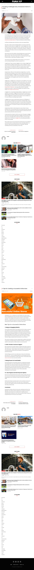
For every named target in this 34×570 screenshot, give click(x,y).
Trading (3, 279)
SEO (2, 543)
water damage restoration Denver (13, 89)
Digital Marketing (4, 510)
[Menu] (2, 1)
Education (3, 513)
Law (2, 253)
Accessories (3, 225)
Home (2, 249)
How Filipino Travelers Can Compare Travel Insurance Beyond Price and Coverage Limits (17, 201)
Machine (3, 530)
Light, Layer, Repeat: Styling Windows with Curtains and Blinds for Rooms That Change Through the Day (19, 208)
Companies (3, 236)
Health (2, 520)
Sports (2, 273)
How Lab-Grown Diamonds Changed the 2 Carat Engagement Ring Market (9, 169)
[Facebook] (3, 37)
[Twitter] (3, 40)
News (31, 10)
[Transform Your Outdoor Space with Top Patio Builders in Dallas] (25, 420)
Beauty (2, 503)
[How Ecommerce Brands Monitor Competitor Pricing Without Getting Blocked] (9, 435)
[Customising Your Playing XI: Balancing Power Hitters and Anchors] (4, 213)
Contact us (22, 564)
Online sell (3, 263)
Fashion (3, 243)
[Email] (3, 49)
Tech (2, 275)
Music (2, 533)
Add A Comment (17, 174)
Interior (3, 252)
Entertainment (3, 242)
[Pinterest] (3, 42)
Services (3, 272)
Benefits (3, 198)
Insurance (3, 523)
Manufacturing (4, 259)
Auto (2, 500)
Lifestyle (3, 255)
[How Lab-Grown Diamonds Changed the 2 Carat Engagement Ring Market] (9, 163)
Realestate (3, 540)
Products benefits (4, 266)
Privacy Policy (16, 564)
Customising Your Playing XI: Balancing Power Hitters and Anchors (18, 212)
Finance (3, 245)
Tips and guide (4, 550)
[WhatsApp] (3, 47)
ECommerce (3, 239)
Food (2, 246)
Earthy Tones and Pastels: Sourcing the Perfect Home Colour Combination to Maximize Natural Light (9, 426)
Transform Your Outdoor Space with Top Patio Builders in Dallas (24, 426)
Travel (2, 553)
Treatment (3, 282)
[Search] (31, 1)
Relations (3, 269)
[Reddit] (3, 44)
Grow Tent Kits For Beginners (23, 131)
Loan (2, 256)
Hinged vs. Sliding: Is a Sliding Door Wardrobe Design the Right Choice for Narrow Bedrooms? (25, 155)
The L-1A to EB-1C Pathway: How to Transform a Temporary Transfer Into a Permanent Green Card (9, 155)
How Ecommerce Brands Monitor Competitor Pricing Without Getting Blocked (8, 441)
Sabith (3, 10)
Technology (3, 276)
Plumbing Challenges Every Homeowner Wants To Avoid (23, 403)
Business (3, 233)
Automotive (3, 229)
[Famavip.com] (17, 1)
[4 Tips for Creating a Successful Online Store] (17, 303)
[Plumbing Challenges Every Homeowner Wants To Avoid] (17, 23)
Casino (2, 235)
